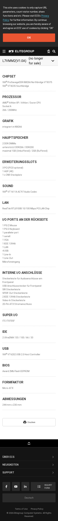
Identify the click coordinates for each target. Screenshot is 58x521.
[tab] (29, 457)
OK (29, 37)
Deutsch (29, 497)
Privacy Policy (37, 509)
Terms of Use (21, 509)
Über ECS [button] (8, 456)
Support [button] (8, 472)
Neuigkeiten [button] (10, 464)
